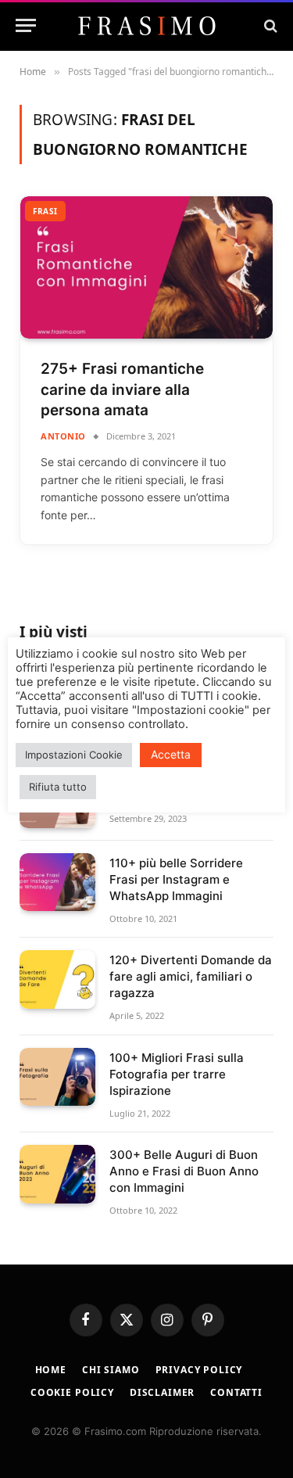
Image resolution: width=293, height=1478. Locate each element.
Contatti (236, 1392)
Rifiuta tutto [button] (58, 786)
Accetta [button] (171, 754)
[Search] (269, 25)
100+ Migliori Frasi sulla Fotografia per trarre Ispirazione (176, 1074)
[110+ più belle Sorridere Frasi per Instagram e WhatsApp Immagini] (57, 882)
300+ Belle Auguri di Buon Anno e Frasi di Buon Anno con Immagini (184, 1171)
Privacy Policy (199, 1369)
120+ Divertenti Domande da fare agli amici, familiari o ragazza (190, 976)
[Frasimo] (147, 26)
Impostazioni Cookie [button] (74, 754)
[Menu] (26, 25)
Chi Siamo (111, 1369)
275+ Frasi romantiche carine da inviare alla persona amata (122, 389)
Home (50, 1369)
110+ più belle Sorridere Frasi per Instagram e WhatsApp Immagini (176, 879)
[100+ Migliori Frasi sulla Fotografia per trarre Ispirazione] (57, 1077)
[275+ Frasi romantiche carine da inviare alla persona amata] (146, 267)
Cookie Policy (72, 1392)
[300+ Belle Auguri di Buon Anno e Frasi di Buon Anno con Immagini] (57, 1174)
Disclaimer (162, 1392)
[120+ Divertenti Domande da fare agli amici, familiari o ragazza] (57, 979)
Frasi (45, 211)
